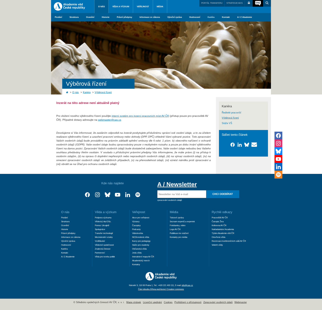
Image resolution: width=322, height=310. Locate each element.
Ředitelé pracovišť (231, 112)
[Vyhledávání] (267, 3)
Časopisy (136, 225)
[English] (258, 3)
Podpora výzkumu (103, 217)
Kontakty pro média (178, 237)
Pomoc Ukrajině (102, 225)
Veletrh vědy (217, 245)
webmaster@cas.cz (109, 119)
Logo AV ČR (175, 229)
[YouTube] (117, 194)
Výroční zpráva (174, 17)
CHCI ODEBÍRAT (222, 193)
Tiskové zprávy (177, 217)
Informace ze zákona (150, 17)
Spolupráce (100, 229)
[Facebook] (87, 194)
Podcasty (136, 229)
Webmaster (240, 302)
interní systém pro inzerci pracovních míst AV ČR (140, 115)
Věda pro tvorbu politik (105, 257)
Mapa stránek (133, 302)
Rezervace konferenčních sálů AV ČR (229, 241)
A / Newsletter (177, 184)
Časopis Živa (218, 221)
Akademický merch (141, 260)
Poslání (58, 17)
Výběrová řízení (103, 92)
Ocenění (90, 17)
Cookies (168, 302)
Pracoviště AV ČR (220, 217)
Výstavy (136, 221)
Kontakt (226, 17)
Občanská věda (139, 249)
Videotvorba (137, 233)
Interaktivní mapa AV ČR (143, 257)
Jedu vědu (137, 253)
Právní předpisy (124, 17)
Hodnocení (194, 17)
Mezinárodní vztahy (104, 237)
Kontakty (136, 264)
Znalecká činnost (102, 249)
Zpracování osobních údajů (218, 302)
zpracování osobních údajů (169, 200)
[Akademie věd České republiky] (161, 279)
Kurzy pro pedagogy (141, 241)
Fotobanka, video (177, 225)
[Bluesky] (107, 194)
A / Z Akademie (244, 17)
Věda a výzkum (120, 6)
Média (160, 6)
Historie (105, 17)
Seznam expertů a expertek (182, 221)
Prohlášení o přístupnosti (187, 302)
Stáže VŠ (227, 123)
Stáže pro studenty (140, 245)
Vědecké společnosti (104, 245)
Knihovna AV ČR (219, 225)
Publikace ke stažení (179, 233)
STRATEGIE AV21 (234, 3)
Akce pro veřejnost (140, 217)
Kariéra (211, 17)
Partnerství (100, 253)
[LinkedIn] (127, 194)
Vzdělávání (100, 241)
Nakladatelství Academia (223, 229)
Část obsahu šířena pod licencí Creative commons (161, 289)
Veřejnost (143, 6)
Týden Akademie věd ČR (223, 233)
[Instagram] (97, 194)
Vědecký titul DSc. (103, 221)
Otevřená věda (218, 237)
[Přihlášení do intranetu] (249, 3)
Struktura (74, 17)
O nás (101, 6)
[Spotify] (138, 194)
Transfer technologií (104, 233)
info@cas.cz (187, 285)
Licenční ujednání (152, 302)
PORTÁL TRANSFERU (211, 3)
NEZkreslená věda (140, 237)
